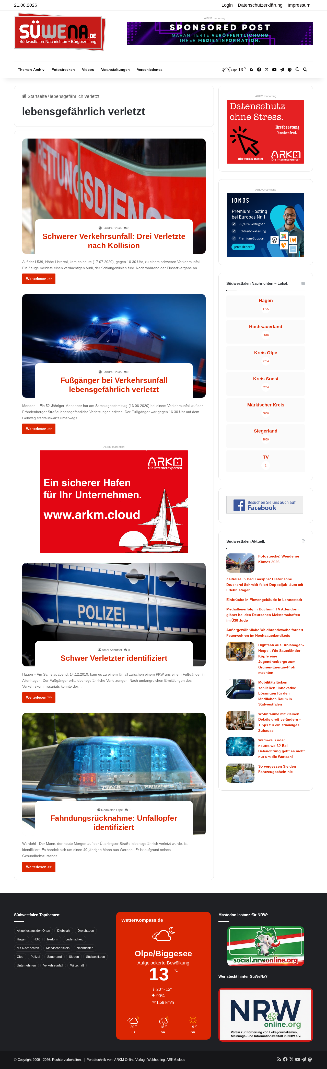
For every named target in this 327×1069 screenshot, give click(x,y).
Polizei (35, 957)
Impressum (299, 5)
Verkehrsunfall (53, 965)
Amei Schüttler (112, 650)
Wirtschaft (77, 965)
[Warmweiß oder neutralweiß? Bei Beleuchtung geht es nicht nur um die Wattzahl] (240, 746)
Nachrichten (85, 948)
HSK (36, 939)
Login (227, 5)
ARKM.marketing (214, 18)
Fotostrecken (63, 69)
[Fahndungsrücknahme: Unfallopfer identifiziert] (114, 774)
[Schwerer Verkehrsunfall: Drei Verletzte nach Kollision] (114, 196)
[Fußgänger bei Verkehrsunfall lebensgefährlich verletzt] (114, 345)
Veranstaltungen (115, 69)
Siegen (74, 957)
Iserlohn (52, 939)
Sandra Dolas (112, 228)
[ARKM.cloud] (114, 501)
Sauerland (54, 957)
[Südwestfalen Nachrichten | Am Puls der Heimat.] (60, 32)
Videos (88, 69)
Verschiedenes (149, 69)
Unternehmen (26, 965)
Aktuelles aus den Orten (33, 930)
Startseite (36, 96)
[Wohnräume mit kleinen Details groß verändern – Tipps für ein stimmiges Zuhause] (240, 720)
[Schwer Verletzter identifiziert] (114, 614)
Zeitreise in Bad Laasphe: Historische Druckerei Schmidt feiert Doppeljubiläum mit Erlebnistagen (264, 584)
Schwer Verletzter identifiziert (114, 658)
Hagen (21, 939)
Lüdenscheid (74, 939)
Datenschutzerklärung (260, 5)
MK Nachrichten (28, 948)
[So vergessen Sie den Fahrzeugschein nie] (240, 773)
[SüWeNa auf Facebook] (264, 512)
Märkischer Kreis (57, 948)
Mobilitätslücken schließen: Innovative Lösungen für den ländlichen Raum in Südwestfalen (277, 693)
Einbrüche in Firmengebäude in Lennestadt (264, 600)
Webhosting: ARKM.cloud (166, 1060)
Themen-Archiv (31, 69)
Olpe (20, 957)
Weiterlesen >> (39, 279)
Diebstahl (64, 930)
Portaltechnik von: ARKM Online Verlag (116, 1060)
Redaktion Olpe (112, 810)
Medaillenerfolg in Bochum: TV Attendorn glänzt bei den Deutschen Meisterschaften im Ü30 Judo (263, 614)
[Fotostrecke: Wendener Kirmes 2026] (240, 563)
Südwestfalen (95, 957)
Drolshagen (86, 930)
